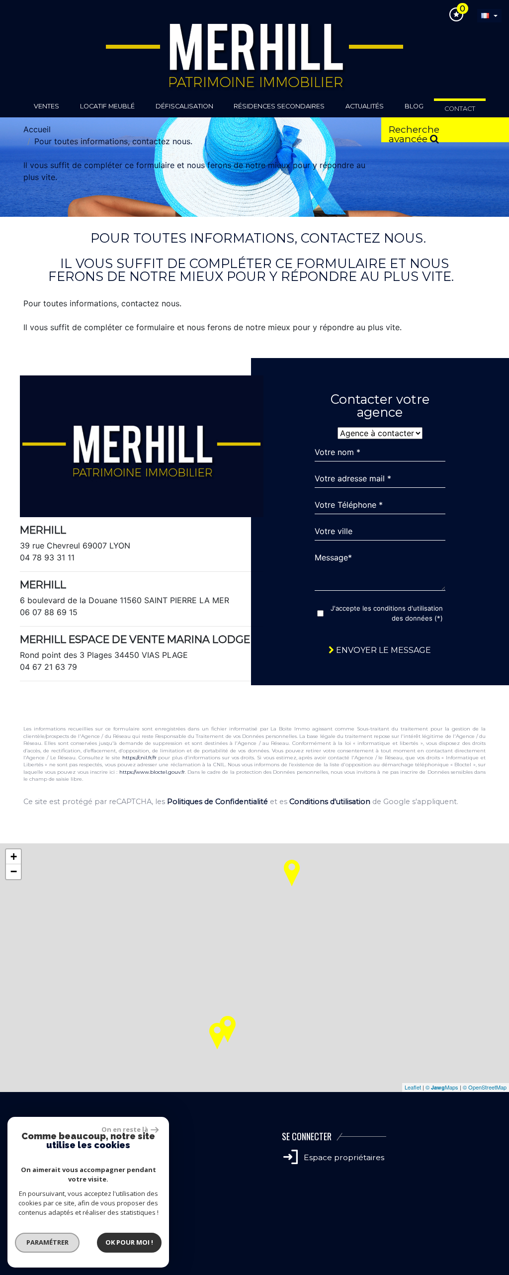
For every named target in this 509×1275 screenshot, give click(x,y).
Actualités (364, 106)
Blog (414, 106)
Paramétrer (47, 1242)
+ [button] (13, 856)
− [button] (13, 871)
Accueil (37, 129)
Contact (459, 108)
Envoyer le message (382, 650)
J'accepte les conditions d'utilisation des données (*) (387, 613)
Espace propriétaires (343, 1157)
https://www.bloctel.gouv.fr (152, 772)
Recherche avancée (414, 132)
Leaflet (413, 1087)
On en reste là (124, 1129)
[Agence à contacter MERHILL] (380, 433)
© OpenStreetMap (485, 1087)
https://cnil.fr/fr (139, 757)
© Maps (441, 1087)
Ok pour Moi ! (129, 1242)
